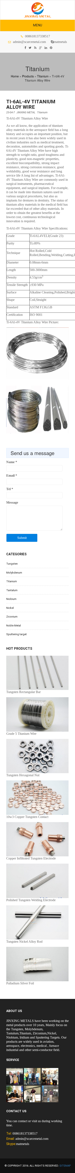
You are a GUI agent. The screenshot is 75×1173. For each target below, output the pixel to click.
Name (11, 462)
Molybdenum (14, 572)
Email (11, 475)
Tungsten (12, 563)
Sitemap (65, 1165)
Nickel (10, 607)
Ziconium (12, 616)
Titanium (43, 76)
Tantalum (12, 590)
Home (15, 76)
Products (28, 76)
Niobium (11, 599)
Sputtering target (16, 634)
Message (12, 502)
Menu (37, 25)
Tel (9, 489)
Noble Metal (13, 625)
